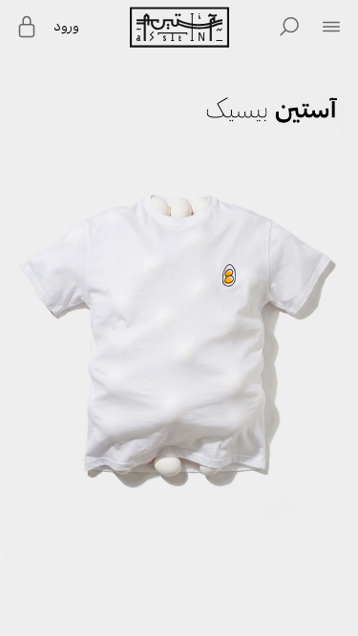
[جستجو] (289, 27)
